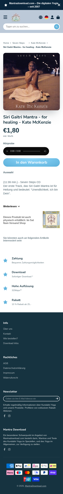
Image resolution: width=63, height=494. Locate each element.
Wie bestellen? (10, 338)
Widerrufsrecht (10, 377)
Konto (52, 17)
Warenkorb (58, 17)
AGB (5, 363)
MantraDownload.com (35, 486)
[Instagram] (9, 416)
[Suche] (56, 26)
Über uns (7, 328)
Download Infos (11, 343)
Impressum (9, 372)
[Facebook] (4, 416)
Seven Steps (18, 43)
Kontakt (7, 333)
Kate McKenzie (38, 43)
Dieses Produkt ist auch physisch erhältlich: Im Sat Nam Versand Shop (18, 220)
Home (6, 43)
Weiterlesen (10, 206)
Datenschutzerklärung (14, 368)
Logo (16, 17)
